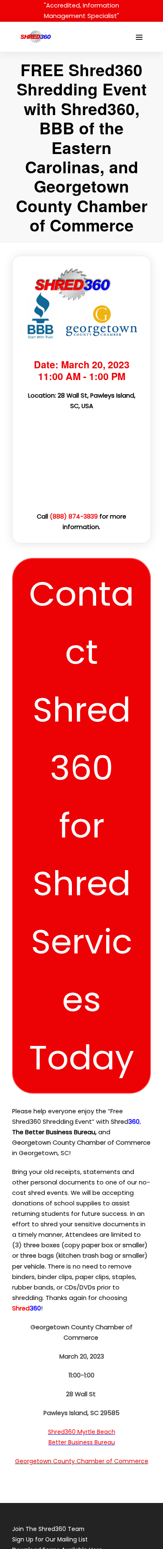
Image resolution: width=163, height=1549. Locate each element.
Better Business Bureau (81, 1442)
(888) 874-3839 (74, 516)
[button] (81, 826)
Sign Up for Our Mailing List (50, 1540)
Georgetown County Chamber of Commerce (81, 1461)
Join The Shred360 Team (48, 1529)
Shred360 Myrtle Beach (81, 1432)
